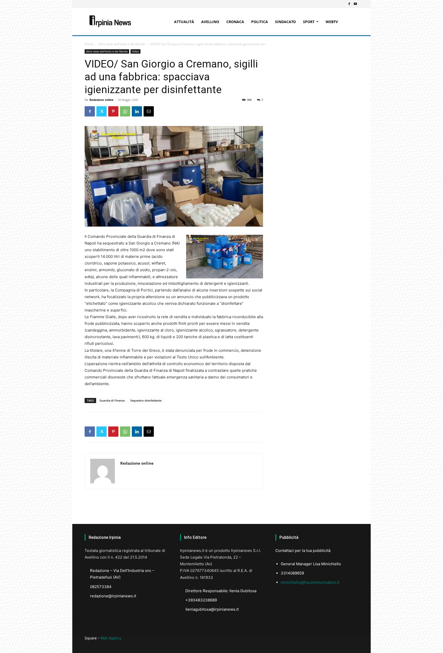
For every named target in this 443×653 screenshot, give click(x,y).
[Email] (149, 111)
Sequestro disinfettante (146, 400)
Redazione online (101, 100)
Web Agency (111, 638)
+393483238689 (201, 600)
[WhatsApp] (125, 111)
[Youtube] (355, 4)
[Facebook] (349, 4)
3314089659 (292, 573)
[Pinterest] (113, 111)
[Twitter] (101, 111)
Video (135, 51)
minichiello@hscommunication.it (310, 582)
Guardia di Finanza (112, 400)
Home (89, 44)
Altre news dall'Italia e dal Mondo (121, 44)
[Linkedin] (137, 111)
